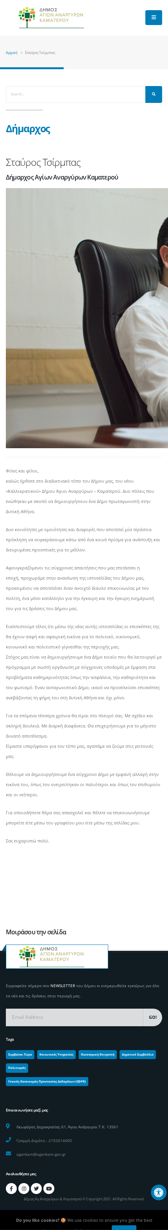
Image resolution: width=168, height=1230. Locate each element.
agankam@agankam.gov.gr (41, 1154)
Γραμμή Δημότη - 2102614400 (44, 1140)
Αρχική (12, 52)
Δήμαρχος (28, 128)
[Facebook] (11, 1188)
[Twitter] (36, 1188)
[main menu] (153, 17)
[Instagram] (23, 1188)
